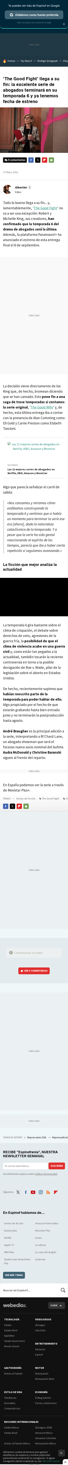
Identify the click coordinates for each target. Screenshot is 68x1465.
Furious (11, 61)
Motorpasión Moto (44, 1379)
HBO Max (9, 1252)
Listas (38, 1237)
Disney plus (10, 1230)
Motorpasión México (45, 1443)
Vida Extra (40, 1330)
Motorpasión (41, 1373)
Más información (51, 1461)
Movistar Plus (42, 1230)
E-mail (51, 160)
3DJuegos (40, 1325)
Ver (36, 970)
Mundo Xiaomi (11, 1346)
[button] (23, 187)
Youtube (33, 1191)
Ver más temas (14, 1275)
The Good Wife (42, 407)
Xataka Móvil (10, 1330)
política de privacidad (46, 1174)
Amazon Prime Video (46, 1223)
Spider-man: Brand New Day (17, 1261)
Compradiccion (12, 1408)
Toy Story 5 (26, 61)
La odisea (40, 1245)
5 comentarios (16, 160)
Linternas (40, 1259)
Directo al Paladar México (17, 1443)
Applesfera (9, 1335)
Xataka (7, 1325)
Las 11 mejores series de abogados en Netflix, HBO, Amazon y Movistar (31, 471)
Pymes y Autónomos (45, 1403)
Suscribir (57, 1165)
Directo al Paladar (13, 1373)
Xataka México (11, 1427)
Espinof (39, 1354)
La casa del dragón (45, 1252)
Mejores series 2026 (37, 1137)
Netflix (7, 1237)
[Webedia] (14, 1308)
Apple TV (9, 1245)
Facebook (31, 160)
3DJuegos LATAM (43, 1427)
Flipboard (44, 160)
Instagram (41, 1191)
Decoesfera (9, 1403)
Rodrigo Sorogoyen (47, 61)
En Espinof (13, 465)
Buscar (63, 1290)
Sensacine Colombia (45, 1438)
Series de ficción (25, 798)
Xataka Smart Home (14, 1341)
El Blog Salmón (43, 1397)
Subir (53, 1305)
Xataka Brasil (10, 1433)
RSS (48, 1191)
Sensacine (40, 1349)
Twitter (37, 160)
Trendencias (10, 1397)
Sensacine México (44, 1433)
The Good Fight (45, 208)
